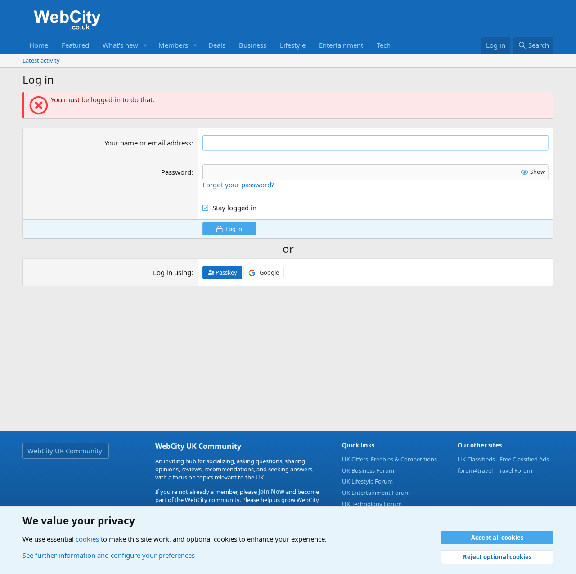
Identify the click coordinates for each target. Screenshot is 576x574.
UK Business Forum (368, 470)
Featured (75, 45)
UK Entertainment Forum (376, 492)
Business (252, 45)
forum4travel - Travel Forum (495, 470)
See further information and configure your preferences (108, 555)
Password (176, 171)
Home (38, 45)
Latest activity (41, 60)
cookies (87, 538)
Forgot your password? (238, 184)
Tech (384, 45)
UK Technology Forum (372, 504)
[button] (145, 45)
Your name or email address (147, 142)
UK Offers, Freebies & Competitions (389, 459)
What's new (120, 45)
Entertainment (341, 45)
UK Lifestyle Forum (367, 481)
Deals (216, 45)
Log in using (172, 272)
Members (173, 45)
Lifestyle (293, 45)
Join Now (270, 492)
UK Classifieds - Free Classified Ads (503, 459)
